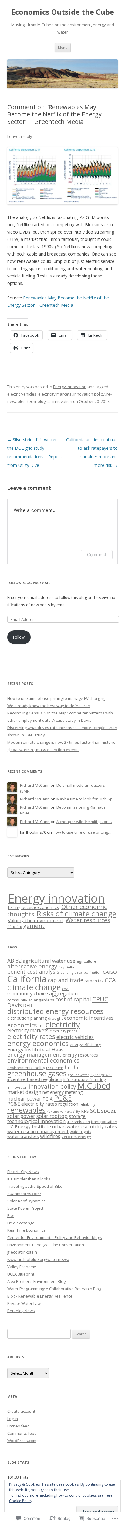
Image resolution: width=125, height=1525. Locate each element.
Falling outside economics (33, 907)
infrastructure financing (84, 1079)
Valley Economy (21, 1266)
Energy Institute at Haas (35, 1049)
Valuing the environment (35, 920)
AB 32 (14, 960)
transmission (78, 1121)
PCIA (47, 1099)
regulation (68, 1104)
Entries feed (18, 1426)
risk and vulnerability (63, 1111)
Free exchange (21, 1223)
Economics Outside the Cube (62, 12)
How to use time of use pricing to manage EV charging (56, 698)
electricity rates (31, 1036)
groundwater (78, 1074)
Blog (11, 1215)
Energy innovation (69, 386)
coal (65, 988)
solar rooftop (52, 1115)
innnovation (17, 1087)
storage (77, 1116)
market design (24, 1091)
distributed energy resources (55, 1011)
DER (27, 1005)
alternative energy (32, 966)
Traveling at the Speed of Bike (34, 1186)
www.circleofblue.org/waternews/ (38, 1259)
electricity (63, 1024)
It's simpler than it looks (28, 1179)
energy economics (38, 1043)
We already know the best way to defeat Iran (48, 705)
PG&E (63, 1098)
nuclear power (24, 1098)
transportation (104, 1121)
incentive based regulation (34, 1079)
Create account (21, 1411)
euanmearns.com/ (24, 1193)
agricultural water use (49, 960)
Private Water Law (24, 1303)
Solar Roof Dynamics (26, 1201)
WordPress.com (21, 1440)
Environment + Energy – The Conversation (45, 1245)
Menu (62, 47)
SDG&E (109, 1111)
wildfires (50, 1136)
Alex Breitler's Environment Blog (36, 1281)
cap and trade (65, 980)
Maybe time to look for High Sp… (86, 799)
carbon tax (93, 980)
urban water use (70, 1126)
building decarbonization (81, 972)
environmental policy (26, 1067)
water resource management (38, 1131)
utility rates (103, 1126)
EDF (41, 1026)
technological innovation (49, 401)
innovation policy (89, 394)
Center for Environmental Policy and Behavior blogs (54, 1237)
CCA (110, 980)
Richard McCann (35, 785)
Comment (96, 554)
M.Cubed (93, 1085)
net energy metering (62, 1092)
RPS (85, 1111)
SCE (95, 1110)
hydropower (101, 1074)
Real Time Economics (26, 1230)
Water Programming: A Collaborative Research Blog (54, 1288)
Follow (19, 637)
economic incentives (88, 1017)
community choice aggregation (42, 993)
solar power (21, 1115)
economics (22, 1025)
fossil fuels (54, 1067)
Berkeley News (21, 1310)
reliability (87, 1104)
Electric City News (23, 1171)
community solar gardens (30, 1000)
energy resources (80, 1055)
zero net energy (76, 1136)
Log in (12, 1418)
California (27, 979)
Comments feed (22, 1433)
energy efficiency (85, 1044)
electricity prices (63, 1031)
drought (55, 1018)
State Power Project (25, 1208)
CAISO (110, 972)
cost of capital (73, 999)
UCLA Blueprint (20, 1274)
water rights (80, 1131)
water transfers (23, 1136)
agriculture (86, 961)
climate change (34, 987)
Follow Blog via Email (28, 582)
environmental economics (43, 1060)
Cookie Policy (20, 1500)
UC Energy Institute (29, 1126)
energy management (34, 1054)
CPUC (100, 999)
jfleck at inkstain (22, 1252)
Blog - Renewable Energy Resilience (40, 1296)
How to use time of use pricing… (82, 832)
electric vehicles (21, 394)
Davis (14, 1005)
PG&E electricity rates (32, 1104)
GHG (71, 1066)
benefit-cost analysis (33, 971)
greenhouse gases (36, 1073)
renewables (26, 1110)
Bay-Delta (66, 967)
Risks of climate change (76, 913)
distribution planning (27, 1018)
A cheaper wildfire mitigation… (84, 821)
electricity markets (55, 394)
